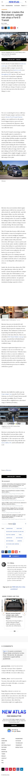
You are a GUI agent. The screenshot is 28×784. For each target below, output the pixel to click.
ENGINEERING (9, 5)
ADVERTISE (4, 751)
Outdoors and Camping (12, 543)
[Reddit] (11, 28)
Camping (19, 540)
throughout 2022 (6, 74)
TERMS (3, 754)
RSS (2, 760)
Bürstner (8, 470)
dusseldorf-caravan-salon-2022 (15, 531)
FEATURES (4, 747)
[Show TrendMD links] (25, 523)
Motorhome (19, 537)
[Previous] (3, 613)
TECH (2, 5)
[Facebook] (2, 28)
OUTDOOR (17, 5)
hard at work (17, 70)
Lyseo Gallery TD (6, 442)
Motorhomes (9, 540)
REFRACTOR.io (19, 747)
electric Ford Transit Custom (13, 117)
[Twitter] (5, 28)
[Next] (24, 613)
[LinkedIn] (8, 28)
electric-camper (10, 534)
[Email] (17, 28)
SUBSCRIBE (4, 740)
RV (6, 547)
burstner (19, 528)
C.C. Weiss (10, 563)
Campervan (9, 537)
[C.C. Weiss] (3, 564)
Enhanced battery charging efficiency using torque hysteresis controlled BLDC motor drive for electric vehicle (13, 509)
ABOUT (3, 743)
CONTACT (4, 758)
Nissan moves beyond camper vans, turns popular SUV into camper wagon (14, 615)
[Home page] (14, 2)
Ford (20, 534)
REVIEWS (3, 749)
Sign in (5, 651)
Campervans (4, 9)
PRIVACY (3, 756)
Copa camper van (6, 394)
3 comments (15, 556)
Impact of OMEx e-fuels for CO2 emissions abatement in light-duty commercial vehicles (14, 503)
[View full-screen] (26, 34)
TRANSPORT (24, 5)
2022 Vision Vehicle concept (16, 337)
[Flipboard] (14, 28)
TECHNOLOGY (19, 743)
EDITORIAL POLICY (6, 745)
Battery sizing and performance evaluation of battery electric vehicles (13, 491)
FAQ (2, 762)
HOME (3, 738)
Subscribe (14, 725)
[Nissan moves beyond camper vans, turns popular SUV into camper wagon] (14, 605)
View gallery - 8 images (14, 59)
